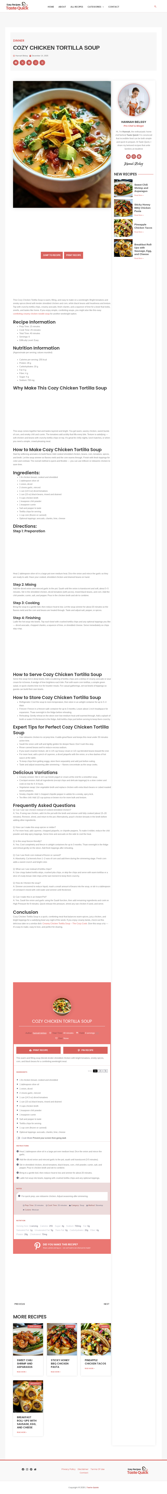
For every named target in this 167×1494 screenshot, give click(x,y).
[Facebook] (23, 1469)
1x (95, 1071)
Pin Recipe (87, 1050)
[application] (102, 7)
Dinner (18, 40)
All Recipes (76, 6)
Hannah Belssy (133, 164)
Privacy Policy (68, 1469)
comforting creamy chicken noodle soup (31, 314)
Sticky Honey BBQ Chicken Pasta (60, 1363)
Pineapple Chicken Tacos (95, 1361)
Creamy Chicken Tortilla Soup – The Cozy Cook (65, 923)
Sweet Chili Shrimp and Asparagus (24, 1363)
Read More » (22, 1372)
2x (100, 1071)
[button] (155, 7)
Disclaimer (83, 1469)
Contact (113, 6)
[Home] (35, 1469)
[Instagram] (27, 1469)
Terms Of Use (98, 1469)
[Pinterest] (31, 1469)
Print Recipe (73, 255)
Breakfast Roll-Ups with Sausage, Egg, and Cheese (27, 1422)
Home (51, 6)
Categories (94, 6)
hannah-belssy (40, 1033)
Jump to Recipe (52, 255)
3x (105, 1071)
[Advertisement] (52, 19)
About (62, 6)
